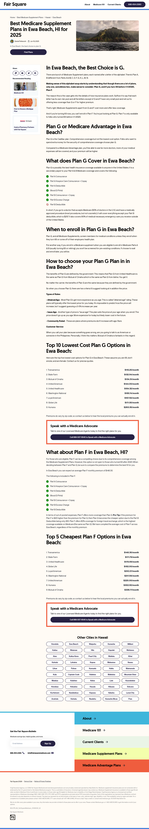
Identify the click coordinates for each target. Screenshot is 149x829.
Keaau (130, 662)
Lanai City (130, 693)
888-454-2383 (134, 4)
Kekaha (111, 693)
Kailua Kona (74, 656)
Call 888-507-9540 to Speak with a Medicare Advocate (92, 437)
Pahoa (73, 668)
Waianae (73, 650)
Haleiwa (92, 674)
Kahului (55, 662)
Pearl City (92, 656)
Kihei (130, 656)
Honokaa (54, 687)
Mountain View (130, 674)
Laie (111, 681)
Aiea (55, 656)
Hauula (92, 687)
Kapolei (111, 650)
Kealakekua (73, 693)
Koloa (92, 681)
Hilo (92, 650)
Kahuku (74, 699)
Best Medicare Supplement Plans (30, 17)
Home (12, 17)
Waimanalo (130, 668)
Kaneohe (111, 644)
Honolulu (54, 644)
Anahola (54, 699)
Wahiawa (130, 650)
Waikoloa (111, 674)
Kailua (54, 650)
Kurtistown (54, 693)
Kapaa (92, 662)
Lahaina (73, 662)
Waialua (55, 681)
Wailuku (111, 656)
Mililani (130, 644)
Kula (55, 674)
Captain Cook (73, 674)
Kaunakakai (130, 681)
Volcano (130, 687)
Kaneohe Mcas (111, 699)
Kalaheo (73, 681)
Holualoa (73, 687)
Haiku (111, 668)
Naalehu (92, 699)
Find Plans (28, 52)
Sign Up (48, 743)
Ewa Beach (57, 17)
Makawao (111, 662)
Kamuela (92, 668)
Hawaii (48, 17)
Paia (130, 699)
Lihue (55, 668)
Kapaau (92, 693)
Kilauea (111, 687)
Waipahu (92, 644)
